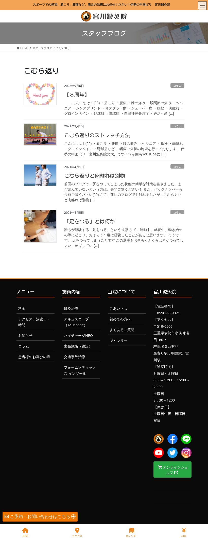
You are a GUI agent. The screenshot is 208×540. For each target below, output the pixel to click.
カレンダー (132, 535)
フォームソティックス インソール (80, 370)
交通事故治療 (74, 356)
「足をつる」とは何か (89, 221)
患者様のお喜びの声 (34, 356)
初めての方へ (120, 319)
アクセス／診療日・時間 (34, 322)
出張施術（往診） (78, 346)
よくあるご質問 (122, 329)
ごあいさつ (118, 308)
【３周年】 (77, 94)
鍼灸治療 (71, 308)
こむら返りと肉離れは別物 (94, 175)
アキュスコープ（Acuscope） (76, 322)
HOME (25, 535)
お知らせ (25, 335)
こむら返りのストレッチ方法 (97, 135)
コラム (177, 85)
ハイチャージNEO (78, 335)
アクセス (77, 535)
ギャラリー (118, 340)
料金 (21, 308)
